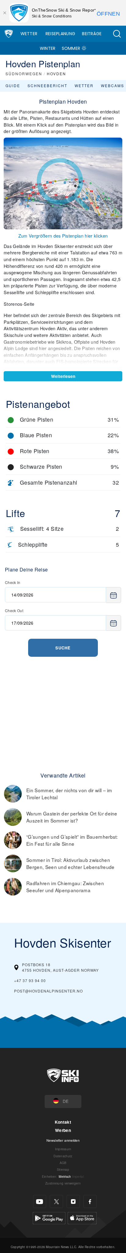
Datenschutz (63, 1156)
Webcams (112, 85)
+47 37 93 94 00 (30, 980)
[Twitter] (56, 1201)
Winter (48, 48)
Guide (13, 85)
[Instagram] (73, 1201)
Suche (63, 648)
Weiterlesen (63, 376)
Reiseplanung (61, 34)
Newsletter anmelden (63, 1140)
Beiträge (92, 34)
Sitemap (63, 1169)
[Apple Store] (82, 1217)
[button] (117, 34)
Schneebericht (47, 85)
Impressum (63, 1149)
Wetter (29, 34)
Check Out (14, 610)
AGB (63, 1162)
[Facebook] (90, 1201)
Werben (63, 1130)
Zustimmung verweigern (63, 1183)
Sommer (71, 48)
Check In (12, 582)
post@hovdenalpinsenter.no (48, 990)
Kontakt (63, 1122)
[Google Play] (49, 1217)
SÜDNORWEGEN (24, 73)
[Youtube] (39, 1201)
